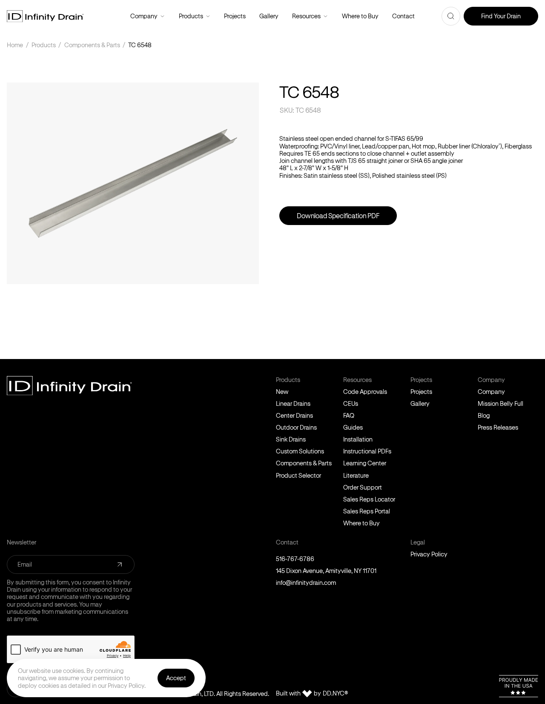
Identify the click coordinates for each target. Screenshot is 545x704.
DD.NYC (335, 693)
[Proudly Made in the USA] (518, 686)
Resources (325, 16)
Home (15, 44)
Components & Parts (92, 44)
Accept (176, 677)
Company (162, 16)
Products (208, 16)
